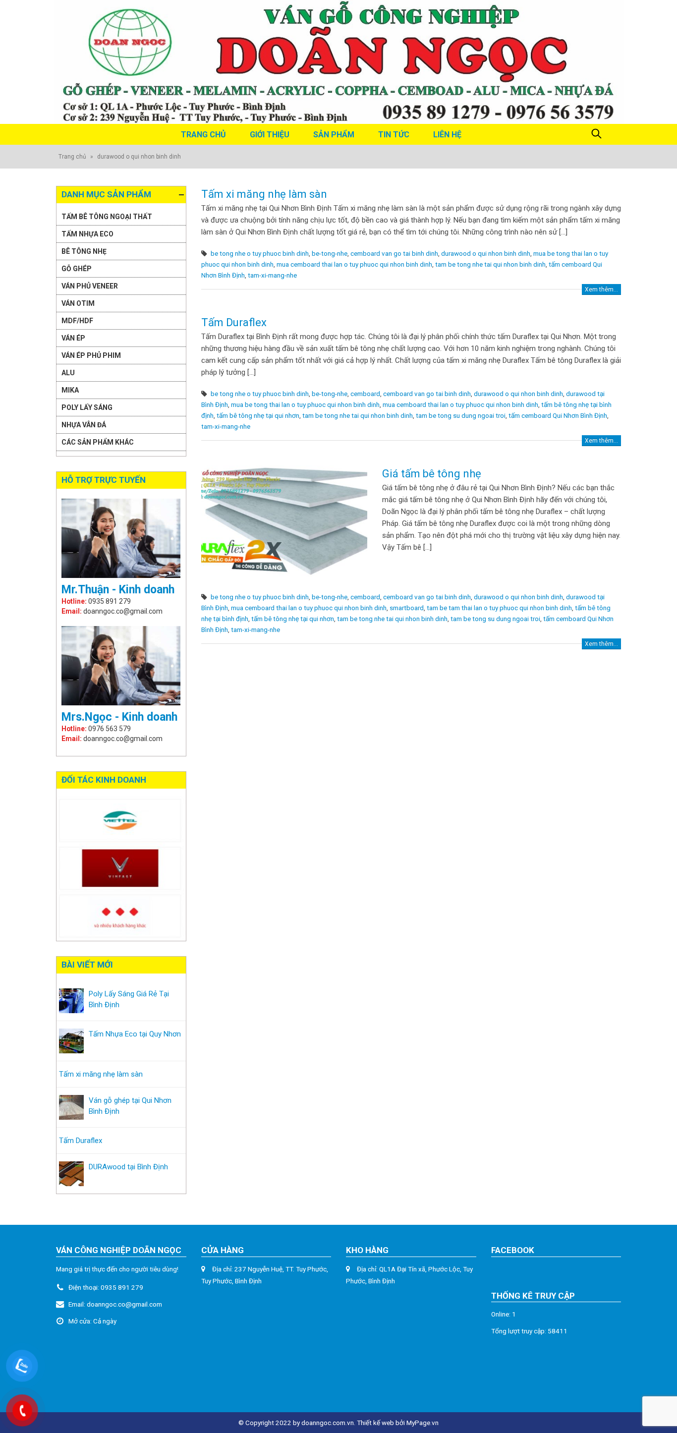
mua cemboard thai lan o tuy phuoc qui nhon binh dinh (354, 264)
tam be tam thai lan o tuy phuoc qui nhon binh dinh (499, 608)
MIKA (70, 390)
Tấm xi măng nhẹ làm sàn (264, 194)
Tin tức (393, 134)
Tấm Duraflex (234, 322)
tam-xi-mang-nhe (272, 275)
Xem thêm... (601, 289)
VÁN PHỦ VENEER (89, 286)
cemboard (365, 394)
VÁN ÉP (73, 338)
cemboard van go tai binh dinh (394, 253)
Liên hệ (447, 134)
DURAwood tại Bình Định (128, 1166)
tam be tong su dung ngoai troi (461, 415)
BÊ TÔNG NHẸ (84, 251)
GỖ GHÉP (76, 269)
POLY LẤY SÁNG (87, 407)
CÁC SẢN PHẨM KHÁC (97, 442)
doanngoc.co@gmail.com (124, 1304)
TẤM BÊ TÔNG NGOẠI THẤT (106, 217)
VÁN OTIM (78, 303)
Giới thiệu (269, 134)
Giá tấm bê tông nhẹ (431, 473)
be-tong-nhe (329, 253)
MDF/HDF (77, 321)
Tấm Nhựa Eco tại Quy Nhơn (135, 1034)
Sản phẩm (333, 134)
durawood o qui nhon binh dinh (485, 253)
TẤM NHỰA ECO (87, 234)
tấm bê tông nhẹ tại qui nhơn (258, 415)
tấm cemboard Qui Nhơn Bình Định (557, 415)
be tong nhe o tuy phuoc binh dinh (260, 253)
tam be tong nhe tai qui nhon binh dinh (490, 264)
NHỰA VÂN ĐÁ (83, 425)
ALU (68, 373)
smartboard (407, 608)
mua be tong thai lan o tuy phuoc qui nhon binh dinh (305, 404)
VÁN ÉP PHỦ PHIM (91, 355)
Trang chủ (203, 134)
